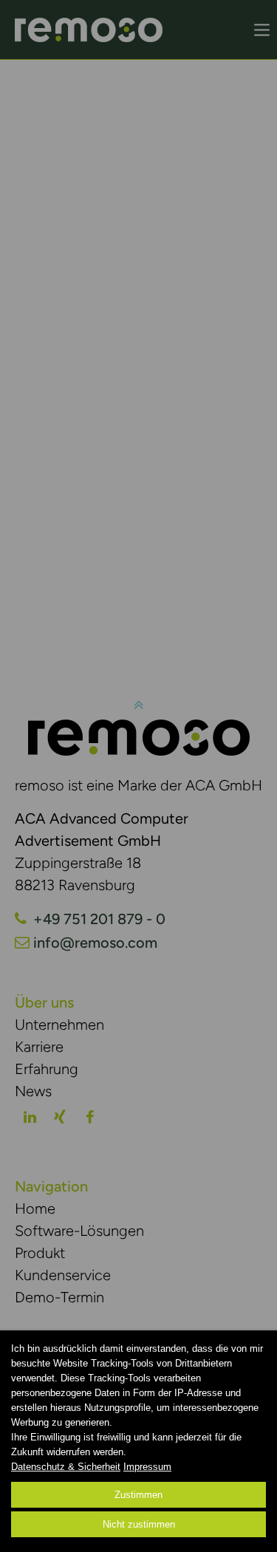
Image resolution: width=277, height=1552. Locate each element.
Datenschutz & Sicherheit (65, 1466)
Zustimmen (138, 1494)
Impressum (147, 1466)
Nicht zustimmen (139, 1524)
